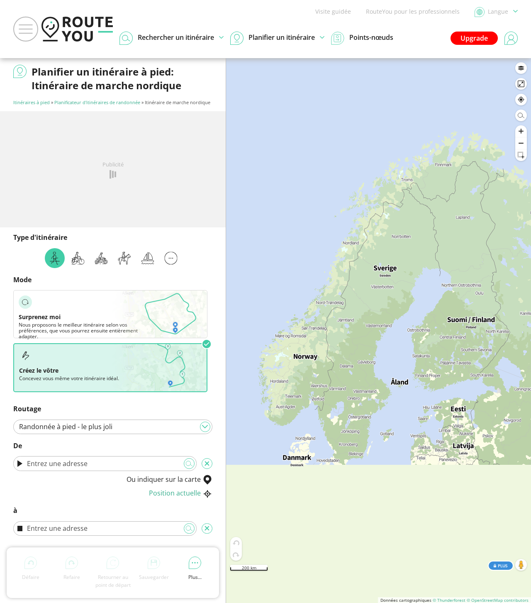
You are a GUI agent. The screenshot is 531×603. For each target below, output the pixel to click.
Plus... (195, 577)
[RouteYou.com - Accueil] (77, 29)
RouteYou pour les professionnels (413, 11)
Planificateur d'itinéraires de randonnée (97, 102)
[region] (378, 330)
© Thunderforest (449, 600)
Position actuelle (175, 493)
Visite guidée (333, 11)
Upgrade (474, 38)
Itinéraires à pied (31, 102)
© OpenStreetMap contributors (498, 600)
